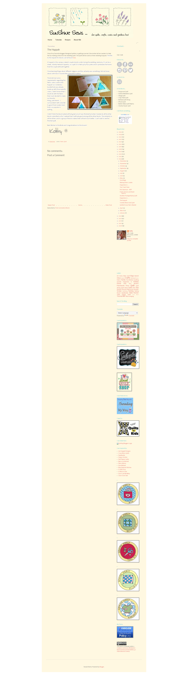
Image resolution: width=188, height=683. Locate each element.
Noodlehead (122, 465)
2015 (120, 156)
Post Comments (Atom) (62, 208)
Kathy (131, 231)
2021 (120, 142)
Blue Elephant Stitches (124, 467)
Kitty (125, 283)
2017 (120, 151)
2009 (120, 226)
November (123, 163)
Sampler (136, 289)
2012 (120, 218)
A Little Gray (122, 469)
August (122, 171)
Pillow (127, 285)
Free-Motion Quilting (132, 280)
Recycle (124, 289)
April (121, 208)
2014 (120, 159)
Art (118, 276)
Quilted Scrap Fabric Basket (128, 205)
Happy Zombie (122, 457)
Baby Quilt (126, 276)
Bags (132, 276)
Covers (123, 278)
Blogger (102, 667)
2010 (120, 223)
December (123, 161)
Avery (121, 276)
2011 (120, 221)
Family (123, 280)
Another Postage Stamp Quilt (128, 196)
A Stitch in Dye (122, 471)
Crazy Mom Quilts (123, 453)
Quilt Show (124, 287)
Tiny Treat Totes (124, 187)
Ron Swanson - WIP (126, 189)
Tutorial (119, 296)
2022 (120, 139)
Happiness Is (127, 282)
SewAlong (125, 291)
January (122, 213)
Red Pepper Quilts (123, 459)
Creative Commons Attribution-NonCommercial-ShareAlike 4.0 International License (126, 649)
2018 (120, 149)
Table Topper (121, 294)
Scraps (119, 291)
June (121, 176)
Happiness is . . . (124, 185)
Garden (119, 282)
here (74, 58)
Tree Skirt (135, 294)
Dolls (137, 278)
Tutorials (58, 40)
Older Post (109, 205)
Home (50, 40)
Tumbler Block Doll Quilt (127, 202)
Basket (137, 276)
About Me (77, 40)
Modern (136, 283)
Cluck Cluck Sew (123, 475)
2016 (120, 154)
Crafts (127, 278)
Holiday (136, 282)
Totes (129, 294)
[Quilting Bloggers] (124, 443)
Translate (131, 315)
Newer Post (51, 205)
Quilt (65, 141)
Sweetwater (125, 293)
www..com (125, 114)
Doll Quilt (133, 278)
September (123, 168)
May (121, 178)
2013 (120, 216)
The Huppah (123, 200)
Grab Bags (123, 180)
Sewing (131, 291)
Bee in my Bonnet (123, 461)
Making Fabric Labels (126, 182)
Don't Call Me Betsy (124, 473)
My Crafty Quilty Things (127, 120)
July (121, 173)
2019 (120, 146)
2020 (120, 144)
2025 (120, 132)
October (122, 166)
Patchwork (121, 286)
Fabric (62, 141)
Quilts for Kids (133, 288)
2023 (120, 137)
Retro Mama (122, 463)
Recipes (67, 40)
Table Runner (134, 293)
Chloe (119, 278)
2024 (120, 134)
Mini (130, 283)
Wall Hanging (130, 296)
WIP (124, 296)
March (122, 210)
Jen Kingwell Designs (124, 451)
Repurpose (130, 289)
